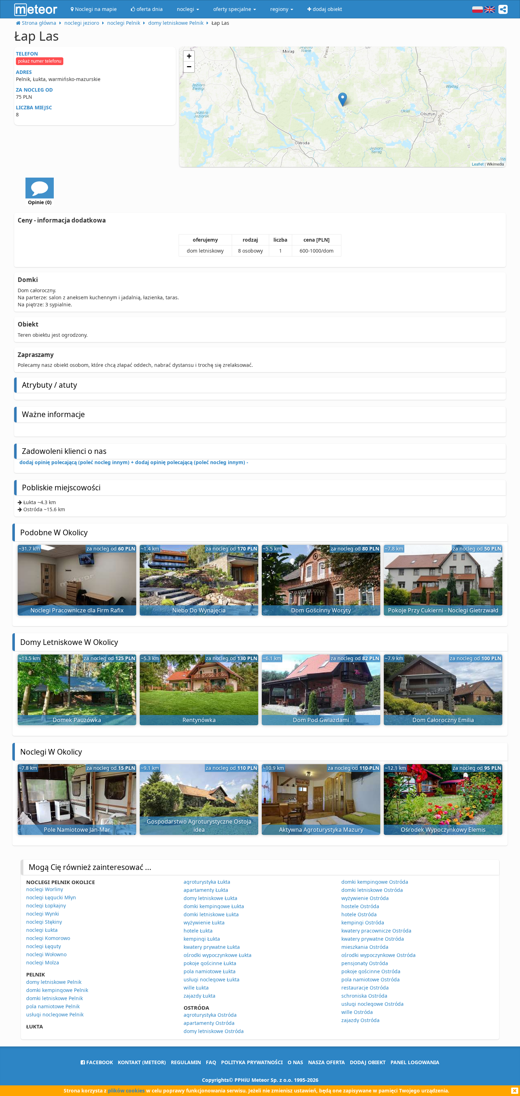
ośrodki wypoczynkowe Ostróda (378, 955)
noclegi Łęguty (43, 946)
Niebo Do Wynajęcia (199, 610)
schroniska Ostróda (364, 995)
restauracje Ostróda (365, 987)
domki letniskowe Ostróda (372, 890)
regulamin (186, 1062)
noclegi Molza (42, 962)
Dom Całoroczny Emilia (443, 720)
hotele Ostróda (359, 914)
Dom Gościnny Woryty (321, 610)
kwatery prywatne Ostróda (372, 938)
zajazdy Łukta (199, 995)
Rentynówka (199, 720)
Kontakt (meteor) (142, 1062)
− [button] (189, 66)
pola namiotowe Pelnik (53, 1006)
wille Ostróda (357, 1012)
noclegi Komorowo (48, 938)
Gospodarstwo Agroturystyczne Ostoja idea (199, 825)
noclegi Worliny (44, 889)
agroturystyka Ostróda (210, 1014)
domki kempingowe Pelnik (57, 990)
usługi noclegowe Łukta (211, 979)
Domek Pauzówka (77, 720)
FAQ (211, 1062)
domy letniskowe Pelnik (53, 982)
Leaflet (478, 164)
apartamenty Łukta (206, 890)
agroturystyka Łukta (207, 881)
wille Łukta (196, 987)
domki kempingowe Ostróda (374, 881)
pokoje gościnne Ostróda (370, 971)
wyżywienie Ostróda (365, 898)
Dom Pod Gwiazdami (321, 720)
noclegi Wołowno (46, 954)
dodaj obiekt (368, 1062)
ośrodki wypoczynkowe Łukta (218, 955)
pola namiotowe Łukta (210, 971)
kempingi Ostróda (362, 922)
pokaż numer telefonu (39, 61)
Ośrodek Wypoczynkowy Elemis (443, 829)
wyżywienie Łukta (204, 922)
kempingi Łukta (202, 938)
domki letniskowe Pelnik (54, 998)
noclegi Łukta (42, 930)
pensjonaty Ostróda (364, 963)
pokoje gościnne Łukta (210, 963)
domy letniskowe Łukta (210, 898)
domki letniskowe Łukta (211, 914)
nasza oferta (326, 1062)
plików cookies (126, 1090)
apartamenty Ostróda (209, 1023)
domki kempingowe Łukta (214, 906)
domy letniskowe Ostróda (214, 1031)
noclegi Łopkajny (46, 905)
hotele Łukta (198, 930)
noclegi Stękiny (44, 921)
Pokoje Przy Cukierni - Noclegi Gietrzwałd (443, 610)
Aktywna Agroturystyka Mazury (321, 829)
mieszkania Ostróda (364, 947)
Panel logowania (415, 1062)
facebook (99, 1062)
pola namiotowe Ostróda (370, 979)
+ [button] (189, 56)
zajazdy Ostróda (360, 1020)
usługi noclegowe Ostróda (372, 1003)
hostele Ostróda (360, 906)
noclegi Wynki (42, 913)
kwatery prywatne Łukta (212, 947)
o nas (295, 1062)
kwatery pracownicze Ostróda (376, 930)
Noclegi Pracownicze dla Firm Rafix (76, 610)
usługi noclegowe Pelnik (54, 1014)
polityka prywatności (252, 1062)
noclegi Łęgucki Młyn (51, 897)
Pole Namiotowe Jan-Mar (77, 829)
